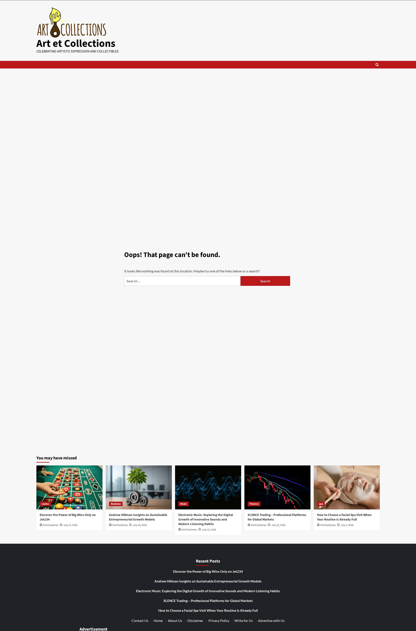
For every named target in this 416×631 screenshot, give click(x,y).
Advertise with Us (271, 620)
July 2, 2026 (347, 525)
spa (321, 504)
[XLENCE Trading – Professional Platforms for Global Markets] (277, 487)
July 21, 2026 (70, 525)
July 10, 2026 (278, 525)
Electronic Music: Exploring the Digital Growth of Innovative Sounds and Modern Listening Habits (205, 519)
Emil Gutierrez (50, 525)
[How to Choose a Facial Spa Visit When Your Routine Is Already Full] (347, 487)
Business (116, 504)
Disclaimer (195, 620)
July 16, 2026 (140, 525)
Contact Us (140, 620)
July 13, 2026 (209, 530)
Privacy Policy (218, 620)
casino (45, 504)
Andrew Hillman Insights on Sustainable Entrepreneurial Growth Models (138, 517)
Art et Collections (75, 43)
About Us (175, 620)
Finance (254, 504)
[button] (377, 64)
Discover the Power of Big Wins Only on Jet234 (208, 571)
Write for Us (243, 620)
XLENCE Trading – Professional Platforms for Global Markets (208, 601)
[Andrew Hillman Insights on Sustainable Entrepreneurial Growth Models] (139, 487)
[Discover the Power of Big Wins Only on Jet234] (69, 487)
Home (158, 620)
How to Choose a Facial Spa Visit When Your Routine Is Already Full (344, 517)
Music (183, 504)
